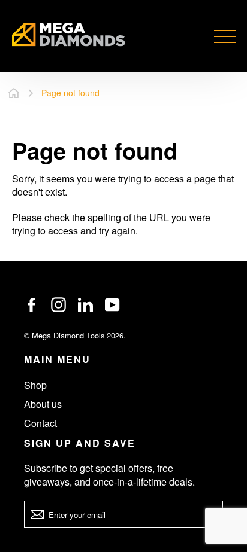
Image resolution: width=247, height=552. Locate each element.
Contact (40, 423)
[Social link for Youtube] (112, 305)
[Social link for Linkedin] (85, 304)
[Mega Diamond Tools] (68, 36)
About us (43, 404)
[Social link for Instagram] (58, 304)
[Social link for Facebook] (31, 304)
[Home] (14, 93)
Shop (35, 385)
